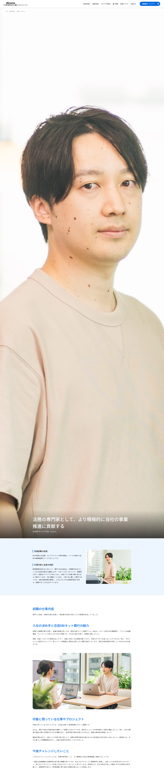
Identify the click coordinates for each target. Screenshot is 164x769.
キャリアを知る (105, 4)
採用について (124, 4)
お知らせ (133, 4)
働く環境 (115, 4)
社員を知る (95, 4)
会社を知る (86, 4)
